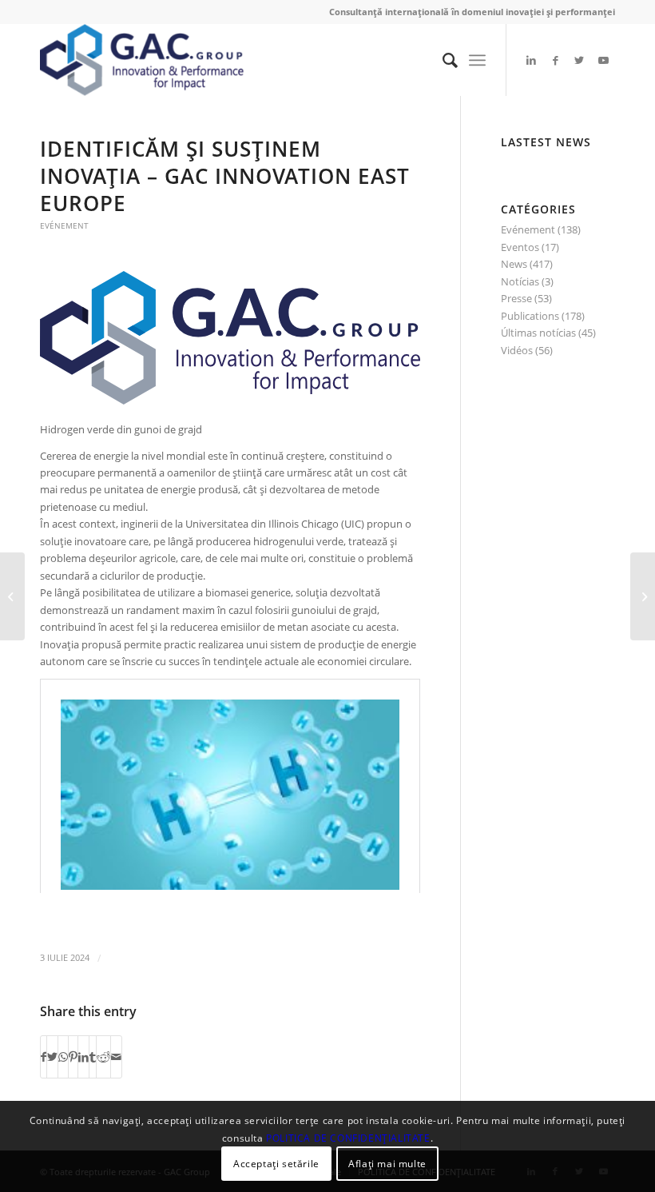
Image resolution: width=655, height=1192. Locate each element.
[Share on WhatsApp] (63, 1057)
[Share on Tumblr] (92, 1057)
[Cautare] (442, 60)
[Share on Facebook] (43, 1057)
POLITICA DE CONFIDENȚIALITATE (348, 1138)
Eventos (520, 247)
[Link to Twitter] (579, 60)
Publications (530, 316)
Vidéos (517, 350)
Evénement (64, 225)
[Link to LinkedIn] (531, 60)
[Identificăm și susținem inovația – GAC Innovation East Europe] (230, 338)
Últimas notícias (538, 332)
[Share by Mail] (116, 1057)
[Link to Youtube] (603, 60)
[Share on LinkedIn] (83, 1057)
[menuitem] (442, 60)
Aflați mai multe (387, 1163)
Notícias (520, 281)
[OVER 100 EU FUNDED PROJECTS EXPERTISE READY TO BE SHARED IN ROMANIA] (642, 596)
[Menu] (477, 60)
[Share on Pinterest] (73, 1057)
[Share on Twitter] (52, 1057)
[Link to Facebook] (555, 60)
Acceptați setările (276, 1163)
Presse (516, 298)
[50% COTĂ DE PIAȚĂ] (12, 596)
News (514, 264)
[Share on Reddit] (103, 1057)
